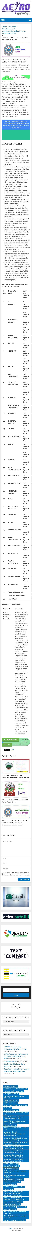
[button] (31, 2)
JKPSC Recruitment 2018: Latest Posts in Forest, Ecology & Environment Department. (14, 822)
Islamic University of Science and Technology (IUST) (15, 1122)
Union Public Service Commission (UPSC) (15, 1212)
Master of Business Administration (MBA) (15, 1172)
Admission (8, 1091)
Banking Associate (11, 1094)
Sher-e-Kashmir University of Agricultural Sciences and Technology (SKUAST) (13, 1193)
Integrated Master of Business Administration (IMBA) (14, 1118)
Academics (9, 1089)
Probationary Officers (12, 1182)
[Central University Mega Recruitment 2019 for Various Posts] (16, 766)
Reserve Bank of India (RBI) (14, 1187)
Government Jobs (8, 67)
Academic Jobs (11, 1086)
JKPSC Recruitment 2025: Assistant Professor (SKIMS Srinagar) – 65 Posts (16, 1056)
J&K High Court (10, 1125)
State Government (12, 1204)
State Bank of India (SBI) (13, 1202)
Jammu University (11, 1163)
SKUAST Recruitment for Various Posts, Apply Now (15, 800)
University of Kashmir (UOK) (14, 1220)
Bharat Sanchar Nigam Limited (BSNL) (14, 1097)
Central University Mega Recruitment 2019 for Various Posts (15, 776)
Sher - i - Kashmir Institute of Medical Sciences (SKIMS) (14, 1198)
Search (16, 995)
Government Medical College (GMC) (16, 1113)
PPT (20, 1179)
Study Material (9, 1207)
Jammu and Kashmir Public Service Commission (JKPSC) (15, 1139)
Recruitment (25, 65)
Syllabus (22, 1207)
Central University (11, 1100)
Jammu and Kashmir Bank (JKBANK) (15, 1128)
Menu (3, 20)
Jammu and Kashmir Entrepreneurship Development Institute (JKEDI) (14, 1134)
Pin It (12, 750)
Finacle (7, 1108)
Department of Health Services (15, 1105)
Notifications (9, 1179)
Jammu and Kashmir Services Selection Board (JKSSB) (13, 1147)
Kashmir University (11, 1166)
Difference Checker (10, 1061)
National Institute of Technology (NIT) (14, 1176)
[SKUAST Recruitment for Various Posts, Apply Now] (16, 789)
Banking (19, 1091)
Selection (8, 1189)
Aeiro (10, 1228)
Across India (21, 1089)
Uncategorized (10, 1209)
